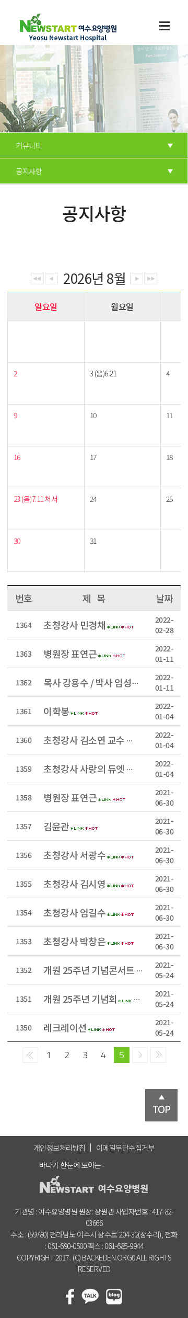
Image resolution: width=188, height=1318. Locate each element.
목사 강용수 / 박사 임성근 (91, 682)
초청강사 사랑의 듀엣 (84, 768)
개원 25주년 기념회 (80, 998)
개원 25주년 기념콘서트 (89, 970)
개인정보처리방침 (59, 1147)
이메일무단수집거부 (125, 1147)
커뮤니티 (29, 145)
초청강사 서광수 (74, 855)
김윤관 (56, 826)
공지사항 (29, 171)
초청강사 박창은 (74, 941)
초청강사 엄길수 (74, 912)
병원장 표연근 (70, 653)
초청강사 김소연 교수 (84, 740)
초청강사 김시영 (74, 883)
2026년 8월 (94, 276)
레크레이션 (65, 1027)
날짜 (164, 598)
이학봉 (56, 711)
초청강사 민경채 (74, 625)
